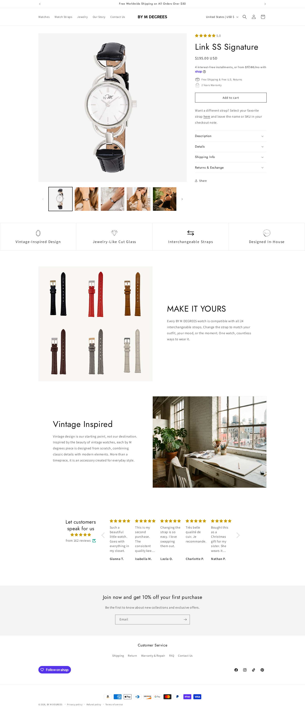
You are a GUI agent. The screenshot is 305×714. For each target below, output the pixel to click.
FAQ (171, 655)
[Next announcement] (265, 4)
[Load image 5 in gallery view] (165, 199)
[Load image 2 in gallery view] (86, 199)
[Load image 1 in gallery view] (60, 199)
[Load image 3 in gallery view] (112, 199)
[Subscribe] (185, 619)
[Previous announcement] (39, 4)
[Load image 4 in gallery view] (138, 199)
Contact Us (185, 655)
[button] (244, 16)
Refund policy (94, 704)
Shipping (118, 655)
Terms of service (114, 704)
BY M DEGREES (54, 704)
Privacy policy (74, 704)
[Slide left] (43, 199)
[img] (81, 535)
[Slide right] (182, 199)
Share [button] (203, 181)
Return (132, 655)
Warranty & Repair (153, 655)
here (207, 116)
